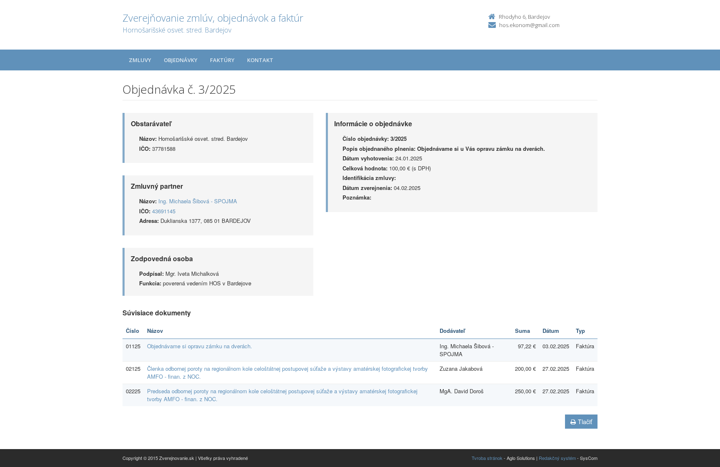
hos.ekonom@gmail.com (529, 25)
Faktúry (222, 60)
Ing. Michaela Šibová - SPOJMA (197, 201)
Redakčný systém (557, 458)
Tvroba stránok (487, 458)
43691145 (163, 211)
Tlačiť (585, 421)
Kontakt (260, 60)
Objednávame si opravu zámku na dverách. (199, 346)
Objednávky (181, 60)
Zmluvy (140, 60)
